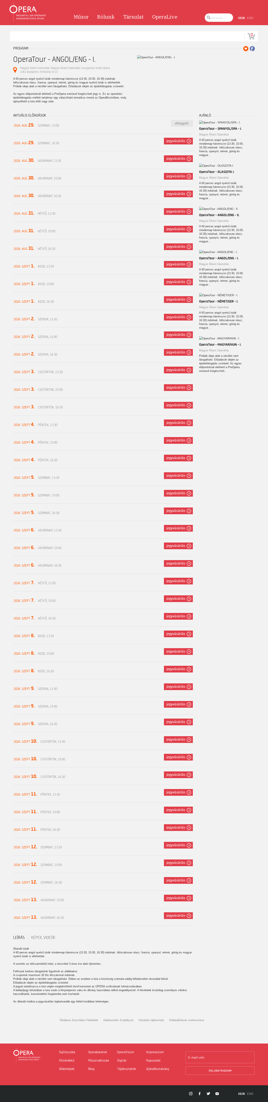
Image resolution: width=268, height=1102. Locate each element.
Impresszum (155, 1052)
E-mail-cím (196, 1057)
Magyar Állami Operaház (214, 134)
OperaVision (125, 1052)
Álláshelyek (67, 1069)
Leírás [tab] (19, 937)
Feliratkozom (220, 1070)
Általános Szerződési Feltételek (79, 1020)
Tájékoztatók (126, 1069)
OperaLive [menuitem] (164, 16)
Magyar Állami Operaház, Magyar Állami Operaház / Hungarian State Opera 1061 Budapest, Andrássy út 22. (65, 69)
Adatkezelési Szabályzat (118, 1020)
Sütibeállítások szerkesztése (186, 1020)
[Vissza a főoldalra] (27, 12)
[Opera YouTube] (217, 1093)
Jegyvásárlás (175, 141)
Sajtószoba (67, 1052)
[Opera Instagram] (190, 1093)
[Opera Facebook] (199, 1093)
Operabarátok (97, 1052)
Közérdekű (66, 1060)
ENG (250, 18)
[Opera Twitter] (208, 1093)
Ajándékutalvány (157, 1069)
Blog (91, 1069)
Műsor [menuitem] (81, 16)
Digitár (121, 1060)
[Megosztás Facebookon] (252, 48)
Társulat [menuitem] (133, 16)
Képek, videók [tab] (43, 937)
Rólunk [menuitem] (106, 16)
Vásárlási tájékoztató (151, 1020)
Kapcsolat (153, 1060)
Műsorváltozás (98, 1060)
